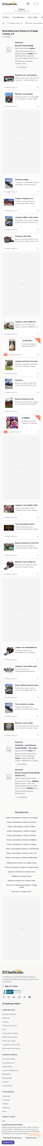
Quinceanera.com (9, 1063)
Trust (4, 1029)
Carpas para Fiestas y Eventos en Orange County (21, 867)
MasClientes (7, 1074)
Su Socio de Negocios (10, 1070)
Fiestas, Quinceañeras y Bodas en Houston (21, 822)
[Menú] (36, 3)
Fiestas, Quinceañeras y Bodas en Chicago (21, 844)
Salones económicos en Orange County (21, 880)
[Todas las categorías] (28, 3)
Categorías (6, 1107)
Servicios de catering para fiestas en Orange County (21, 886)
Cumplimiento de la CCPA (11, 1045)
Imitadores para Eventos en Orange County (21, 863)
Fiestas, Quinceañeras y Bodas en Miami (21, 826)
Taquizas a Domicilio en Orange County (21, 872)
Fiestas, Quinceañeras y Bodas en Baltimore (21, 840)
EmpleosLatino (7, 1066)
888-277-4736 (11, 986)
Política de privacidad (10, 1037)
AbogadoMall (7, 1078)
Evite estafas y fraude (10, 1033)
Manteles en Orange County (21, 876)
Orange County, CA (16, 23)
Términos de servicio (10, 1026)
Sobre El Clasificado (9, 1014)
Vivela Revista (7, 1085)
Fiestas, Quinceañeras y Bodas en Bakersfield (21, 857)
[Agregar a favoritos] (38, 87)
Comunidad (6, 1096)
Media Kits (6, 1018)
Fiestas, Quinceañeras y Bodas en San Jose (21, 853)
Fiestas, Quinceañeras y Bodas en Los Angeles (22, 818)
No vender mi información (11, 1048)
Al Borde (5, 1082)
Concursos (6, 1100)
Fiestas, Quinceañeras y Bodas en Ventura (21, 835)
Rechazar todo (31, 1138)
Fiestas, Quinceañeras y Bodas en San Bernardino (22, 849)
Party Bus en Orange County (21, 891)
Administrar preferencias (12, 1138)
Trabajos (6, 1022)
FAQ (4, 1121)
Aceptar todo (8, 1142)
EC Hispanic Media (9, 1059)
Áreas (4, 1111)
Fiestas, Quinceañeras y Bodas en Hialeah (21, 831)
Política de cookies (9, 1041)
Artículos (5, 1104)
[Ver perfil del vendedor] (6, 418)
